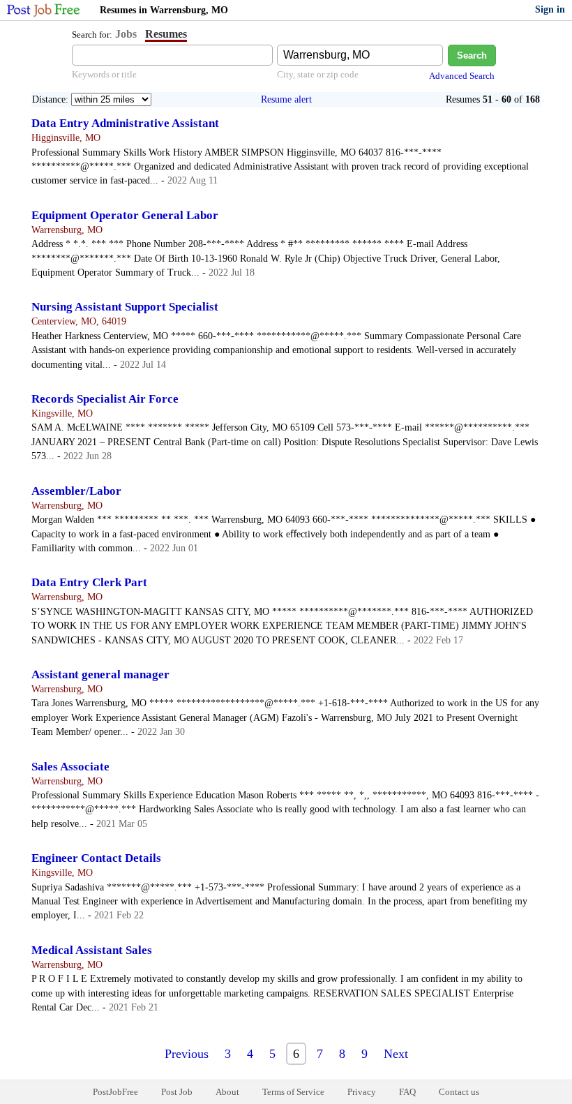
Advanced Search (462, 75)
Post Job (177, 1092)
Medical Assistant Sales (91, 950)
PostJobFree (115, 1092)
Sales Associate (70, 766)
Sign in (550, 9)
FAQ (407, 1092)
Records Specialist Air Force (105, 398)
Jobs (126, 34)
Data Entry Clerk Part (89, 582)
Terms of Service (293, 1092)
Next (396, 1054)
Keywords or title (104, 74)
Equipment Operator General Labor (124, 215)
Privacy (361, 1092)
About (227, 1092)
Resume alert (286, 99)
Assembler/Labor (76, 491)
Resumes (166, 34)
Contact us (459, 1092)
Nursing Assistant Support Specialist (124, 306)
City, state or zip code (318, 74)
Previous (187, 1054)
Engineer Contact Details (96, 858)
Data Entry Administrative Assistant (125, 123)
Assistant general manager (100, 674)
